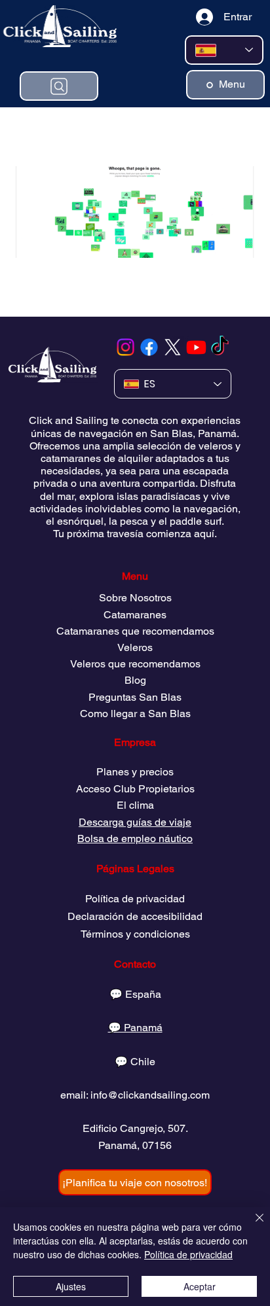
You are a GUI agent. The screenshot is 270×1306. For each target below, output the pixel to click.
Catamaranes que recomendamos (135, 631)
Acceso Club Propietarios (135, 789)
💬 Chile (135, 1061)
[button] (135, 1182)
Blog (135, 680)
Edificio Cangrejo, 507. (135, 1128)
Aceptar (199, 1286)
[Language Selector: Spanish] (224, 50)
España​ (143, 994)
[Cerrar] (251, 1225)
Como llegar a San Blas (135, 713)
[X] (172, 347)
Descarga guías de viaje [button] (135, 822)
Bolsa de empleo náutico (135, 838)
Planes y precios (135, 772)
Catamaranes (135, 615)
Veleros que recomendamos (135, 664)
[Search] (59, 86)
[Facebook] (149, 347)
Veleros (135, 647)
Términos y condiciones (135, 934)
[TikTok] (219, 347)
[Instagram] (125, 347)
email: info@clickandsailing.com (135, 1095)
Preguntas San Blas (135, 697)
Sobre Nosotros (135, 597)
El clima (135, 805)
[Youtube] (196, 347)
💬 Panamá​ (135, 1027)
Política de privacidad (135, 898)
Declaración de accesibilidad (135, 916)
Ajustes (71, 1286)
